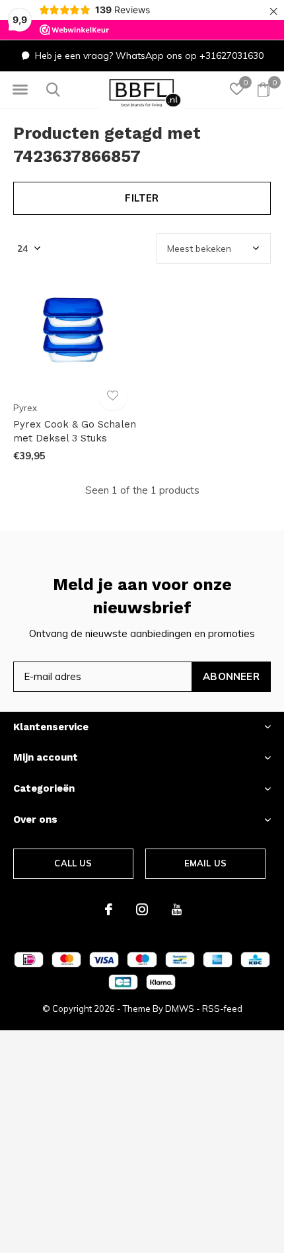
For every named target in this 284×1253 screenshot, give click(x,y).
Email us (205, 863)
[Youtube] (177, 909)
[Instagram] (142, 909)
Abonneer (231, 676)
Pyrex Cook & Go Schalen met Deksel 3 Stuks (74, 431)
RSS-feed (222, 1008)
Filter (142, 198)
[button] (20, 90)
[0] (263, 89)
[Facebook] (108, 909)
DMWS (179, 1008)
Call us (73, 863)
